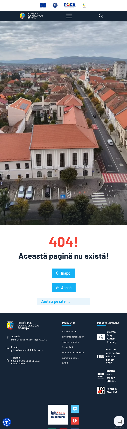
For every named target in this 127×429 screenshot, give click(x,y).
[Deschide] (69, 16)
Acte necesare (69, 331)
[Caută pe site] (101, 16)
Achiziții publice (70, 358)
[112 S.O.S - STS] (75, 409)
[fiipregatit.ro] (75, 421)
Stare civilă (67, 347)
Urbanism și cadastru (73, 352)
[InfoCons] (58, 415)
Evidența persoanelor (73, 336)
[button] (6, 422)
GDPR (65, 363)
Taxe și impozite (70, 342)
